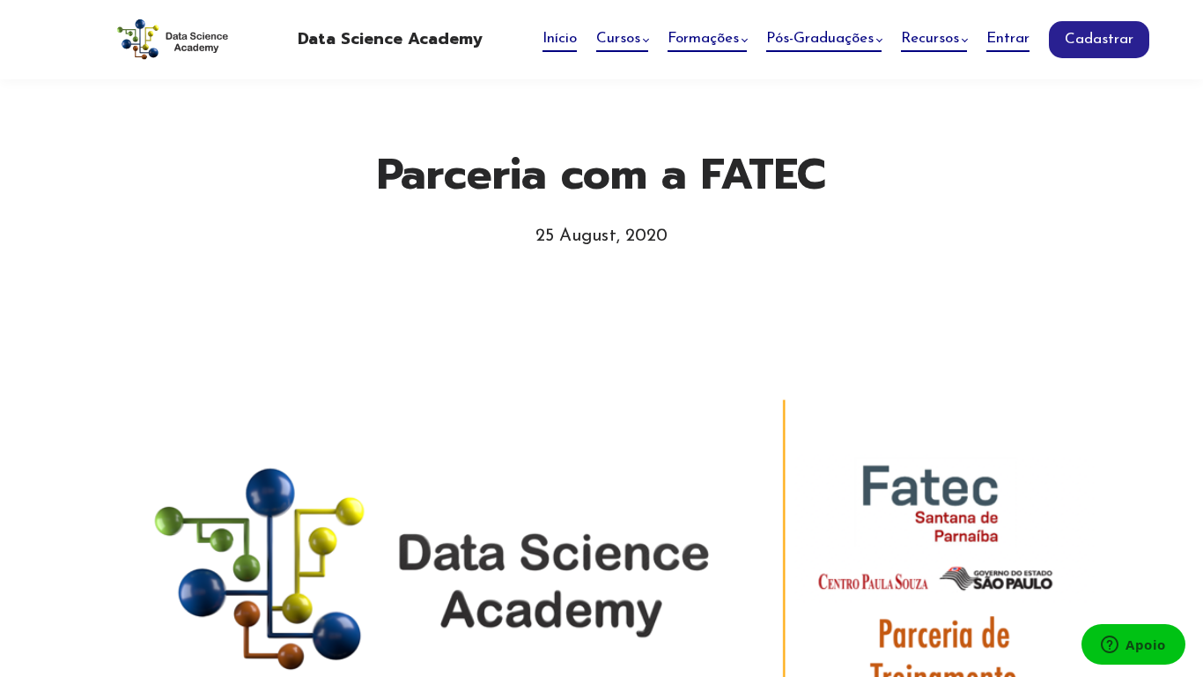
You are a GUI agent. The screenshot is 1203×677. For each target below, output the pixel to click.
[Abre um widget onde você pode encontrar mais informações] (1133, 646)
